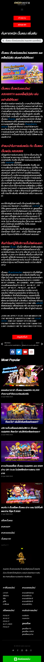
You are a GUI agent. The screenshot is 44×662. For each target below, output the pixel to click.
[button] (22, 9)
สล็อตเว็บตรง (6, 520)
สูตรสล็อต (26, 623)
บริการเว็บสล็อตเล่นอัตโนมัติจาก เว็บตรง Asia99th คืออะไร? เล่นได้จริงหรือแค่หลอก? (20, 430)
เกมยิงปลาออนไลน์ (29, 610)
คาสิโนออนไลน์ (9, 588)
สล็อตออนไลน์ (8, 610)
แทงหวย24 (5, 527)
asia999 (10, 162)
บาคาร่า (36, 206)
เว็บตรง (13, 247)
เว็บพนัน (11, 119)
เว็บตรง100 (6, 539)
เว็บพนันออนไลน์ (15, 272)
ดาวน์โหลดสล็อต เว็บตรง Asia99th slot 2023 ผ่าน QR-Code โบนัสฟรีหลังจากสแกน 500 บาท (22, 469)
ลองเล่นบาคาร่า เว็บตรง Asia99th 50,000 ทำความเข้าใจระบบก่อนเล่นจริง (20, 392)
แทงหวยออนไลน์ (8, 533)
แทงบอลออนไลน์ (28, 588)
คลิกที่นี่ (39, 303)
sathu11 (4, 545)
